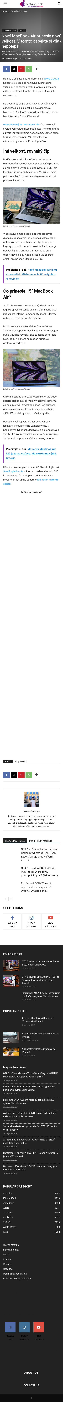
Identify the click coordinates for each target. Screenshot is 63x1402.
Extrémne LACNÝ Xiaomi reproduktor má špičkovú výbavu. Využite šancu (36, 887)
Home (4, 11)
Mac (25, 11)
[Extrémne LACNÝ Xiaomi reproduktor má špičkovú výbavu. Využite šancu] (11, 887)
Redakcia (8, 1268)
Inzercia (7, 1259)
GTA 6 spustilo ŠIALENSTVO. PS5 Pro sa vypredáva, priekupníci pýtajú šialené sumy (39, 871)
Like (12, 916)
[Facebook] (6, 69)
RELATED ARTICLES (15, 841)
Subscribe (51, 916)
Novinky (22, 30)
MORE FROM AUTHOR (40, 841)
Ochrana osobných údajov (17, 1278)
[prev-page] (5, 899)
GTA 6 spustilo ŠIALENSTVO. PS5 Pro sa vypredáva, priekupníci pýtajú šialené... (40, 980)
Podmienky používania (15, 1273)
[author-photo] (31, 807)
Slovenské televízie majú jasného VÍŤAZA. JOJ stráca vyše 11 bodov (30, 1128)
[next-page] (10, 899)
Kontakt (7, 1264)
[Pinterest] (21, 69)
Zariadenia (15, 11)
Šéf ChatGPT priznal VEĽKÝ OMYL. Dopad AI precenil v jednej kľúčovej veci (30, 1155)
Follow (31, 916)
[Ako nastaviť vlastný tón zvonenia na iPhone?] (11, 1037)
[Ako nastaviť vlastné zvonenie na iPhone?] (11, 1051)
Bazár (6, 1254)
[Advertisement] (31, 625)
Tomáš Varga (11, 58)
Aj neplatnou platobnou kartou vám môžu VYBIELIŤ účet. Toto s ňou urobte (29, 1141)
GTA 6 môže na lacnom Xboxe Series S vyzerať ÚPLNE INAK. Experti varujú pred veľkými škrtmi (30, 1075)
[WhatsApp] (29, 69)
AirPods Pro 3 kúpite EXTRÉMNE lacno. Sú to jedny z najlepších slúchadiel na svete (29, 1115)
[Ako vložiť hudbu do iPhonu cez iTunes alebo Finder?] (11, 1022)
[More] (36, 69)
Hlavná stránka (11, 1244)
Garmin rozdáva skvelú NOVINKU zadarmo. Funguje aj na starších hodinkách (30, 1168)
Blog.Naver (20, 761)
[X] (14, 69)
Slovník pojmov (11, 1249)
